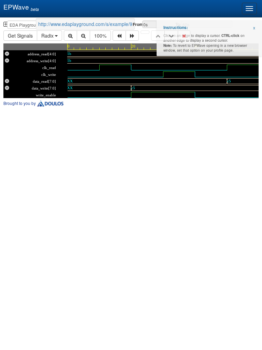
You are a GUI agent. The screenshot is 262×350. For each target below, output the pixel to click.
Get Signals (20, 35)
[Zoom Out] (83, 35)
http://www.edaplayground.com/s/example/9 (85, 24)
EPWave (19, 7)
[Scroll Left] (119, 35)
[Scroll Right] (132, 35)
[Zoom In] (70, 35)
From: (137, 24)
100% (100, 35)
